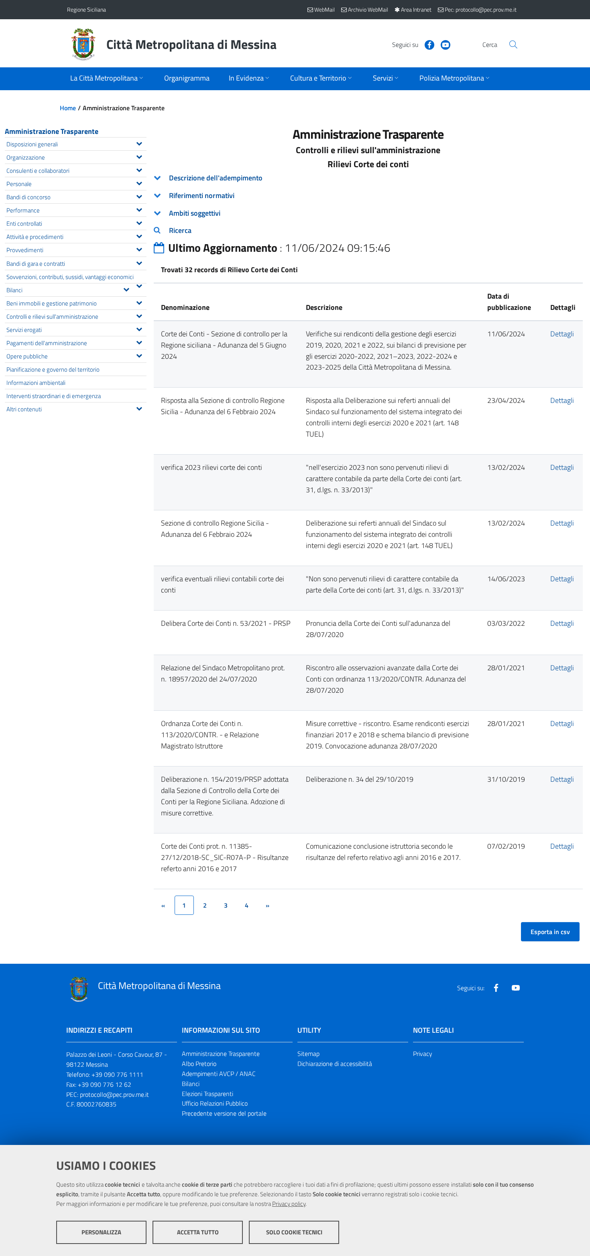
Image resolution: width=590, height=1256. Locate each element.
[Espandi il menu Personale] (139, 182)
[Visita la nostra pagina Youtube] (442, 44)
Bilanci (190, 1083)
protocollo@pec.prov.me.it (114, 1094)
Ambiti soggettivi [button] (194, 213)
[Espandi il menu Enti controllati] (139, 222)
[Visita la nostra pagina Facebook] (426, 44)
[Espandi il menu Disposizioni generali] (139, 143)
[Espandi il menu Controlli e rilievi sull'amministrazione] (139, 315)
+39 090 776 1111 (117, 1074)
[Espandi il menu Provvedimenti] (139, 248)
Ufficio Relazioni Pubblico (215, 1103)
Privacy (422, 1053)
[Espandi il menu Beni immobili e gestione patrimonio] (139, 302)
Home (68, 108)
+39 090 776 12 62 (104, 1084)
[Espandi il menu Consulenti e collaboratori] (139, 169)
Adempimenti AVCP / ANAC (219, 1073)
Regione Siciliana (86, 9)
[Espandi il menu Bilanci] (126, 288)
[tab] (368, 178)
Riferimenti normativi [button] (201, 195)
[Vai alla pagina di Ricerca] (513, 44)
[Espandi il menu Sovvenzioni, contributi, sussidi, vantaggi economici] (139, 285)
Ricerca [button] (180, 230)
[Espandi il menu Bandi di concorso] (139, 195)
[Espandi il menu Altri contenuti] (139, 408)
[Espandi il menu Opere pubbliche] (139, 355)
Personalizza (101, 1232)
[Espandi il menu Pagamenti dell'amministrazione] (139, 341)
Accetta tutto (198, 1232)
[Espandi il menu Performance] (139, 209)
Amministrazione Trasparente (51, 131)
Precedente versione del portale (224, 1113)
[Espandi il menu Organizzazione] (139, 156)
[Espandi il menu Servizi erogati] (139, 328)
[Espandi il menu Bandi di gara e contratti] (139, 262)
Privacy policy (288, 1203)
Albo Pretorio (199, 1063)
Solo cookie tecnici (294, 1232)
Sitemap (308, 1053)
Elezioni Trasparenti (207, 1093)
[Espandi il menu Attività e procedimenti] (139, 235)
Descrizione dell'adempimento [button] (215, 177)
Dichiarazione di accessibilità (334, 1063)
